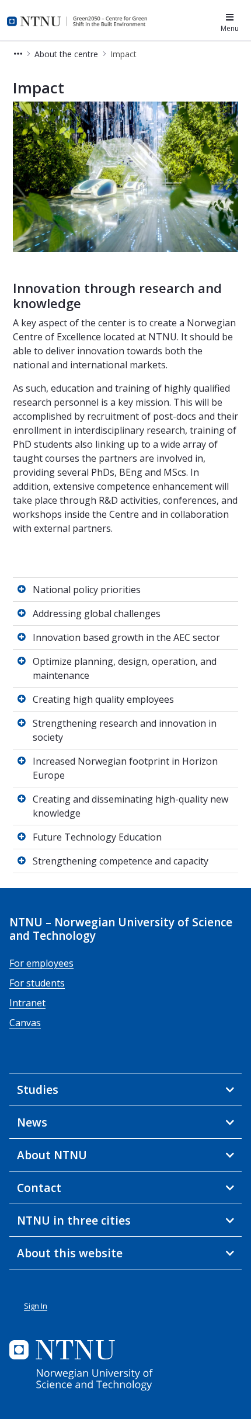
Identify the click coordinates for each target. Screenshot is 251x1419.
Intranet (27, 1002)
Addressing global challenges (97, 613)
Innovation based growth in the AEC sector (126, 637)
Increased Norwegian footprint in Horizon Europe (125, 768)
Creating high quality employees (103, 699)
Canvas (25, 1022)
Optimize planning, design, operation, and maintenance (125, 668)
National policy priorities (87, 589)
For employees (41, 963)
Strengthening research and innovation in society (125, 730)
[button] (18, 54)
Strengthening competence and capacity (120, 861)
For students (37, 983)
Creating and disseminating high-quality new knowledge (130, 806)
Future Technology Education (97, 837)
